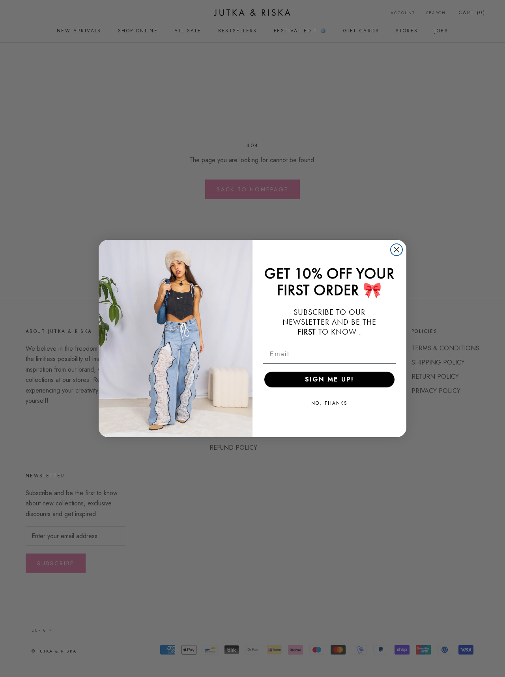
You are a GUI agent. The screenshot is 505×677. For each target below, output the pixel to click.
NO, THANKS (329, 403)
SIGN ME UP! (329, 379)
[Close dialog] (396, 250)
